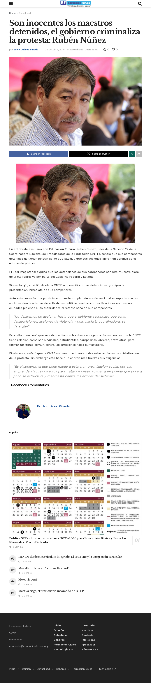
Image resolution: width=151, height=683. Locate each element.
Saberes (59, 639)
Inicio (57, 625)
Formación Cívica (65, 644)
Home (12, 13)
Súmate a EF (90, 649)
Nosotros (88, 630)
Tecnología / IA (63, 649)
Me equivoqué (27, 579)
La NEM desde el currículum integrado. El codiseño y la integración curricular (70, 556)
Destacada (91, 49)
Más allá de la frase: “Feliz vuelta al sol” (43, 568)
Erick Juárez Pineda (26, 49)
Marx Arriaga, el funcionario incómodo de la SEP (51, 591)
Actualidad (25, 13)
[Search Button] (140, 3)
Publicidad (88, 639)
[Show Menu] (11, 3)
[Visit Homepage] (75, 3)
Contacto (88, 635)
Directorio (88, 625)
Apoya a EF (89, 644)
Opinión (59, 630)
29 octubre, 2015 (55, 49)
